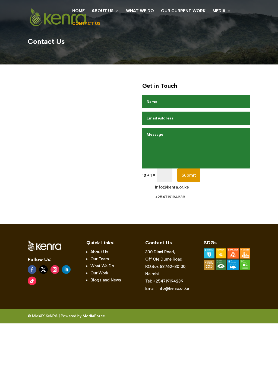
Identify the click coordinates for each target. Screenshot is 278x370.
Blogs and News (105, 280)
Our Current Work (183, 11)
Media (219, 11)
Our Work (99, 273)
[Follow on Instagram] (54, 269)
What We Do (140, 11)
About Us (102, 11)
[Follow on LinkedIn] (66, 269)
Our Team (99, 259)
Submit (189, 175)
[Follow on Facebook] (32, 269)
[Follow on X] (43, 269)
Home (78, 11)
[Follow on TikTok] (32, 281)
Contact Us (86, 24)
